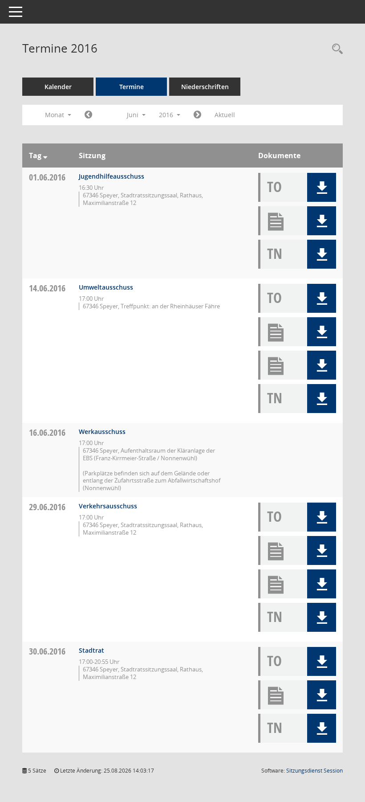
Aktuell (225, 114)
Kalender (58, 86)
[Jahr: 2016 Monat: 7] (197, 115)
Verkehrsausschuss (108, 506)
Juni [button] (133, 114)
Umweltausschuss (106, 287)
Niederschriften (205, 86)
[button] (321, 187)
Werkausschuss (102, 431)
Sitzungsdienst (314, 770)
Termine (131, 86)
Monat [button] (55, 114)
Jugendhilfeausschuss (111, 176)
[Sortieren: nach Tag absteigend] (45, 155)
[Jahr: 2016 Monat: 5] (88, 115)
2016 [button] (167, 114)
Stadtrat (91, 650)
